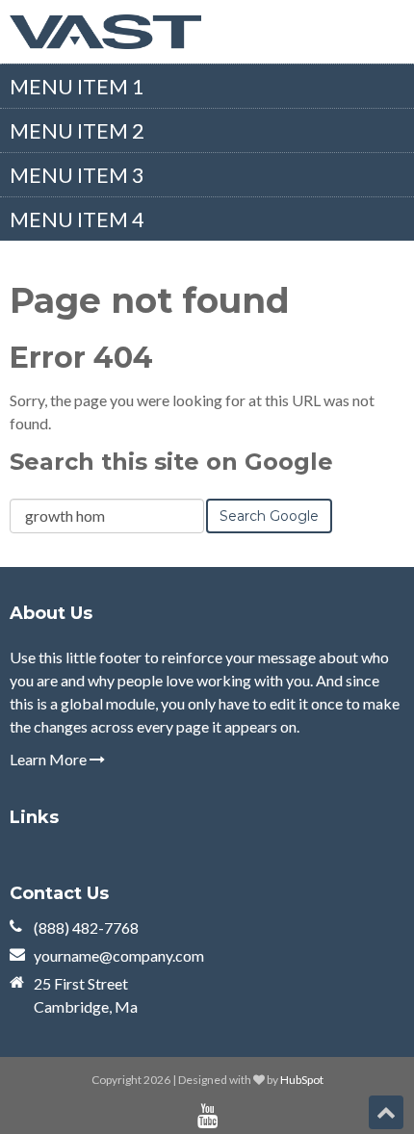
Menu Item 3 (77, 175)
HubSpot (301, 1079)
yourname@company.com (119, 955)
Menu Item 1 (77, 86)
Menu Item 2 (77, 130)
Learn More (50, 759)
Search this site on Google (171, 462)
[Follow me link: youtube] (207, 1116)
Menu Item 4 (77, 219)
